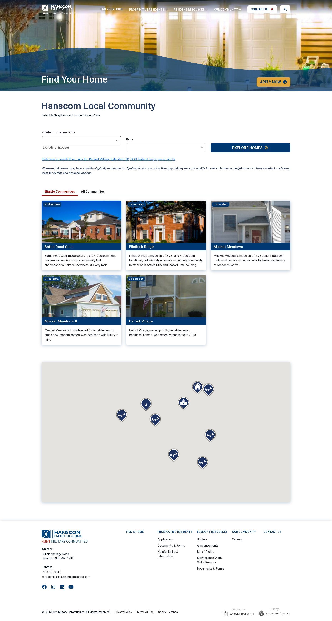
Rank (129, 139)
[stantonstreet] (274, 613)
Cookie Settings (168, 612)
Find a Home (135, 531)
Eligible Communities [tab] (60, 191)
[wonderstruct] (238, 613)
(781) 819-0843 (51, 572)
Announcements (207, 545)
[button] (146, 404)
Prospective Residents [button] (146, 9)
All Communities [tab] (93, 191)
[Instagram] (53, 587)
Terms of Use (145, 612)
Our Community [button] (226, 9)
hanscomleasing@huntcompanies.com (66, 576)
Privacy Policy (123, 612)
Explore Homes (247, 147)
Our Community (244, 531)
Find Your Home (111, 9)
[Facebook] (44, 587)
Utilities (202, 539)
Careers (237, 539)
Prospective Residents (175, 531)
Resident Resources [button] (189, 9)
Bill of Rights (205, 551)
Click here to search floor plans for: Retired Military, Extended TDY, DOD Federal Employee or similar (108, 159)
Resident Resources (212, 531)
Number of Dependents (58, 132)
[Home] (59, 9)
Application (165, 539)
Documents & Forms (171, 545)
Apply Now (270, 82)
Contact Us (260, 9)
